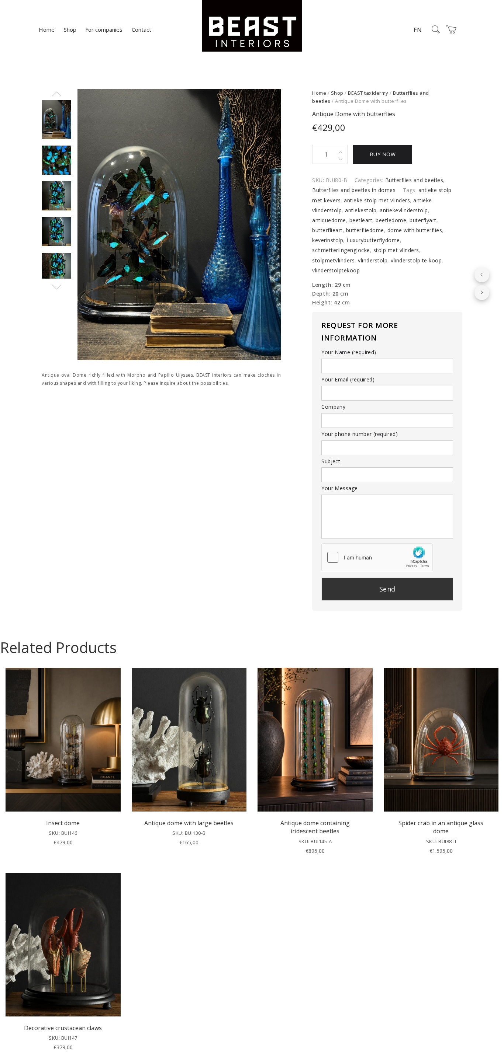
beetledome (391, 220)
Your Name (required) (348, 352)
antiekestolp (360, 210)
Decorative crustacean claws (63, 1028)
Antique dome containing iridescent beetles (315, 827)
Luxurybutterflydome (373, 240)
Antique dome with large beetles (189, 823)
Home (47, 29)
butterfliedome (365, 230)
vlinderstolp (372, 260)
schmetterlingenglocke (341, 250)
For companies (103, 29)
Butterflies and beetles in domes (354, 189)
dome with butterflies (414, 230)
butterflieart (327, 230)
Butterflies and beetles (414, 180)
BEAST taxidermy (368, 93)
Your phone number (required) (359, 433)
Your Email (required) (347, 379)
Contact (141, 29)
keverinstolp (327, 240)
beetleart (361, 220)
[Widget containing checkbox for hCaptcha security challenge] (377, 557)
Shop (70, 29)
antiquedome (329, 220)
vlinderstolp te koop (416, 260)
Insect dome (63, 823)
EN (418, 30)
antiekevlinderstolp (404, 210)
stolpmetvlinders (333, 260)
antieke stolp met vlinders (377, 200)
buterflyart (423, 220)
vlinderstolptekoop (336, 270)
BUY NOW (383, 154)
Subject (330, 461)
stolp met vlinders (396, 250)
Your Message (339, 488)
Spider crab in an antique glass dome (440, 827)
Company (333, 406)
